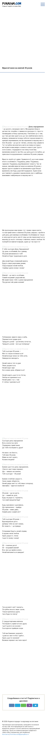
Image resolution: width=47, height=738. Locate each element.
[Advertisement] (23, 36)
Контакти (5, 734)
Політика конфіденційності (19, 734)
